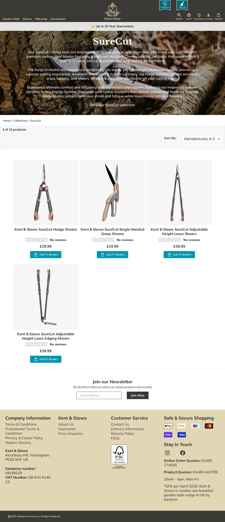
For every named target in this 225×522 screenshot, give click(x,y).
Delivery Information (127, 429)
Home (7, 120)
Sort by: (170, 138)
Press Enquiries (70, 433)
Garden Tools (11, 18)
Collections (20, 120)
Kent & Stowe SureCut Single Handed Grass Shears (112, 231)
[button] (218, 16)
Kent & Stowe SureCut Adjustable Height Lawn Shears (179, 231)
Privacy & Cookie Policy (24, 438)
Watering (41, 18)
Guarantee (67, 429)
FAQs (115, 438)
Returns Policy (122, 433)
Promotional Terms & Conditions (22, 431)
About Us (66, 424)
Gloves (27, 18)
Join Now (138, 395)
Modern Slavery (18, 442)
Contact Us (120, 424)
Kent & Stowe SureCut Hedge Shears (46, 229)
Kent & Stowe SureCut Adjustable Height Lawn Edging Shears (45, 336)
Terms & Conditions (21, 424)
